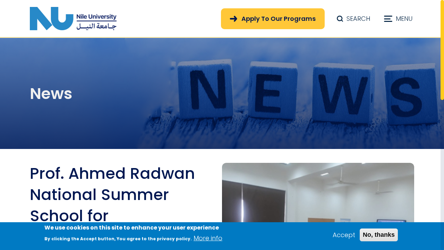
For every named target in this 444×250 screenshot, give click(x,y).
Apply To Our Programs (278, 18)
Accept (344, 235)
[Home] (73, 18)
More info (208, 238)
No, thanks (379, 234)
